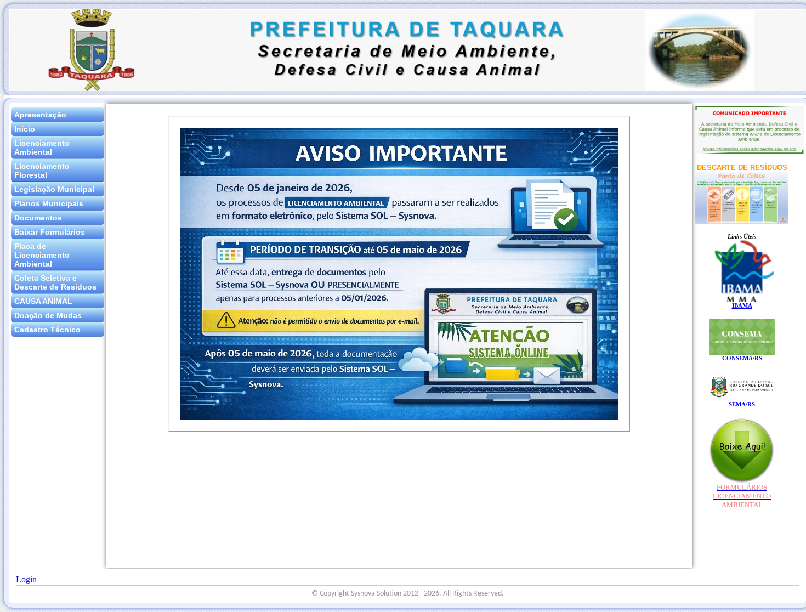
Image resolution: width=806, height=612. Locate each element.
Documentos (38, 217)
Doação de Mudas (48, 315)
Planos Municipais (48, 203)
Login (26, 579)
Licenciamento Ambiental (42, 147)
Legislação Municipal (54, 189)
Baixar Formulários (49, 232)
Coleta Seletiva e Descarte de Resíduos (55, 282)
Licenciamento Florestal (42, 170)
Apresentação (40, 114)
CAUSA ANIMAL (43, 301)
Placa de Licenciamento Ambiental (42, 255)
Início (24, 128)
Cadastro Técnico (47, 329)
